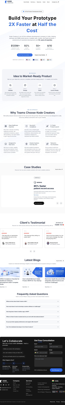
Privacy (58, 401)
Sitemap (63, 401)
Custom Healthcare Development (42, 383)
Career (44, 2)
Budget (50, 349)
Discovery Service (28, 383)
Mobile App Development (44, 389)
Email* (50, 343)
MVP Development (29, 394)
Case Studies (26, 2)
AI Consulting (29, 386)
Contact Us (15, 391)
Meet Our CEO (16, 384)
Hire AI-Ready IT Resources (44, 392)
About (48, 2)
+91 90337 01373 (5, 389)
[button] (58, 207)
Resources (39, 2)
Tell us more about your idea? (40, 355)
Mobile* (36, 349)
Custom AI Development (43, 386)
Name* (35, 343)
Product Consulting (28, 390)
